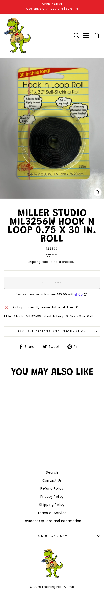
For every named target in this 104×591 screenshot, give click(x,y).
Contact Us (52, 480)
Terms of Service (52, 513)
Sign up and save (52, 536)
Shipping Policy (52, 504)
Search (52, 472)
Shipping (34, 262)
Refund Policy (51, 488)
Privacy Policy (52, 496)
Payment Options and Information (52, 331)
